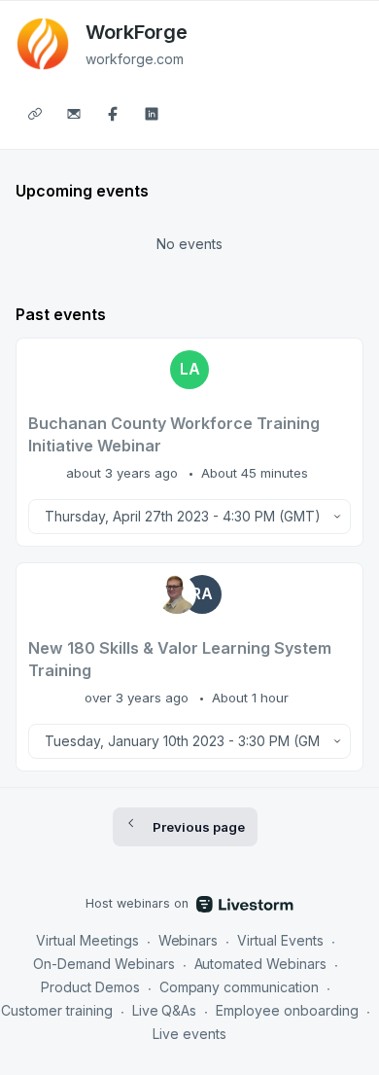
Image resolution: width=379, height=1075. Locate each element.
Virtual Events (280, 940)
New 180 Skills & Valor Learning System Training (179, 659)
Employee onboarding (287, 1010)
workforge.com (135, 59)
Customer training (57, 1010)
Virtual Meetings (87, 940)
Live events (189, 1033)
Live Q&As (164, 1010)
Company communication (239, 987)
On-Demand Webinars (104, 963)
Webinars (188, 940)
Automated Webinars (260, 963)
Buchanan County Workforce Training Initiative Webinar (174, 434)
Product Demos (90, 987)
